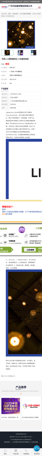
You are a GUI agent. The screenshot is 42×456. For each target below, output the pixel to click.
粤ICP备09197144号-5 (26, 436)
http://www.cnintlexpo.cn (8, 376)
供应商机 (15, 14)
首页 (9, 14)
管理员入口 (28, 442)
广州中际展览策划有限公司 (17, 439)
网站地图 (35, 442)
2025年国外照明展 (25, 14)
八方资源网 (15, 442)
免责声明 (21, 442)
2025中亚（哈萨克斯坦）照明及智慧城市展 (14, 417)
